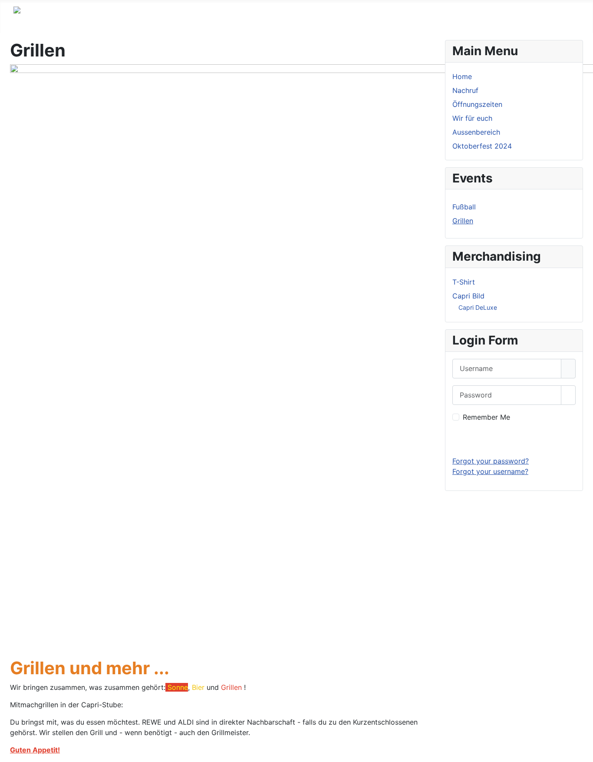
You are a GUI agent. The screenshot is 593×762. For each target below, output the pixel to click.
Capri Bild (468, 296)
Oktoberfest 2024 (482, 146)
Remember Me (486, 417)
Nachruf (465, 90)
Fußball (464, 206)
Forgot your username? (490, 471)
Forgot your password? (490, 461)
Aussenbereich (476, 132)
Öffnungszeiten (477, 104)
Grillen (462, 220)
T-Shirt (463, 282)
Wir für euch (472, 118)
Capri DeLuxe (477, 307)
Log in (514, 439)
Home (462, 76)
